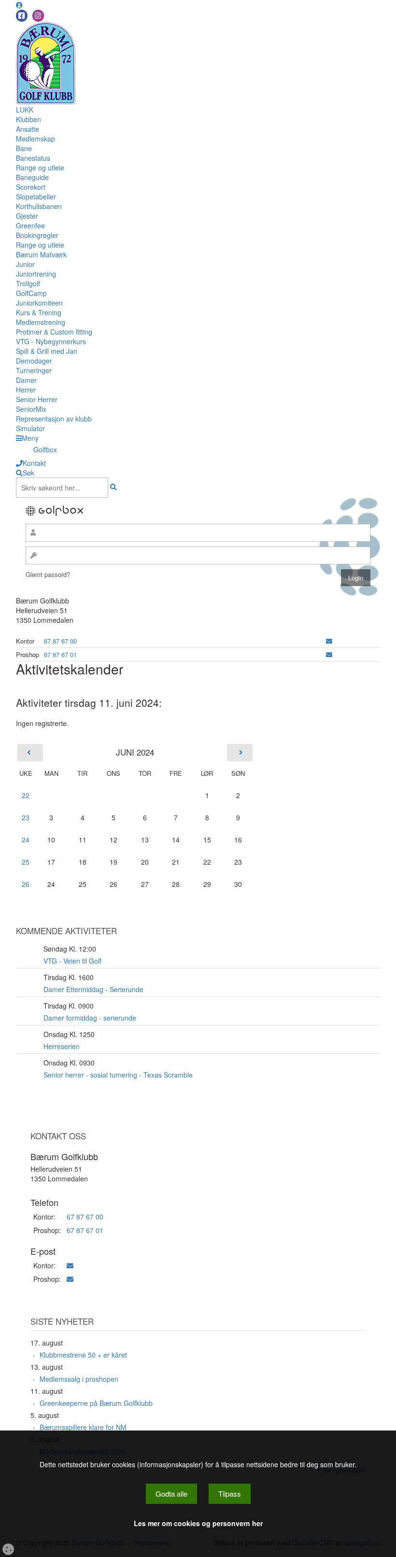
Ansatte (27, 129)
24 (25, 839)
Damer (26, 380)
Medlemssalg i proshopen (79, 1379)
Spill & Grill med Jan (46, 351)
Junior (25, 264)
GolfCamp (31, 293)
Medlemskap (35, 138)
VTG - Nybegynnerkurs (51, 341)
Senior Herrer (36, 399)
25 (25, 862)
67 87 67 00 (60, 640)
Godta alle (171, 1493)
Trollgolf (28, 283)
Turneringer (34, 370)
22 (25, 795)
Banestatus (33, 158)
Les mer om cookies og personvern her (198, 1523)
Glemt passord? (48, 574)
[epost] (329, 640)
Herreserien (61, 1046)
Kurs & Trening (38, 312)
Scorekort (30, 187)
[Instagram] (38, 16)
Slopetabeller (36, 196)
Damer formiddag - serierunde (89, 1018)
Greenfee (30, 225)
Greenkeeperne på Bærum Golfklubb (96, 1403)
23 (25, 817)
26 (25, 884)
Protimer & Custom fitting (54, 332)
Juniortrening (36, 274)
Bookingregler (37, 235)
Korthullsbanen (39, 206)
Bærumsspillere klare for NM (83, 1427)
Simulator (30, 428)
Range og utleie (40, 167)
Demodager (34, 360)
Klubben (28, 119)
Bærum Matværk (41, 254)
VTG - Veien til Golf (72, 961)
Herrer (26, 389)
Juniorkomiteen (39, 303)
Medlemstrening (40, 322)
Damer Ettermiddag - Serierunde (93, 989)
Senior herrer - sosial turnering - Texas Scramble (118, 1075)
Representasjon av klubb (54, 418)
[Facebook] (22, 16)
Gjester (27, 216)
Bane (24, 148)
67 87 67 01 (60, 654)
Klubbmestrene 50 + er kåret (83, 1355)
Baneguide (32, 177)
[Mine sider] (19, 5)
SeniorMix (31, 409)
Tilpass (229, 1493)
